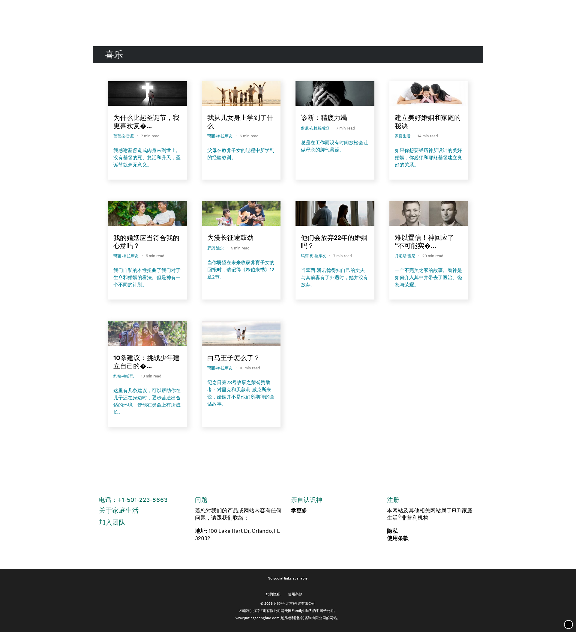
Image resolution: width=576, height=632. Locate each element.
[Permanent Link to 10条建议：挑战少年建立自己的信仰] (147, 334)
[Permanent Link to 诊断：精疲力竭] (335, 94)
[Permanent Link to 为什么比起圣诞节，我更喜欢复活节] (147, 94)
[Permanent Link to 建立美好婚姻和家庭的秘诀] (428, 94)
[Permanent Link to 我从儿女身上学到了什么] (241, 94)
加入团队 (112, 522)
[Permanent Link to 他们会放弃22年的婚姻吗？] (335, 214)
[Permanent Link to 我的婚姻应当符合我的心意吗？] (147, 214)
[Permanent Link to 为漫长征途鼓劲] (241, 214)
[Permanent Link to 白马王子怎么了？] (241, 334)
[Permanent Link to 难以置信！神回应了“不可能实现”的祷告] (428, 214)
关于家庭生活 (119, 510)
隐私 (392, 531)
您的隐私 (273, 594)
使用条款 (398, 538)
